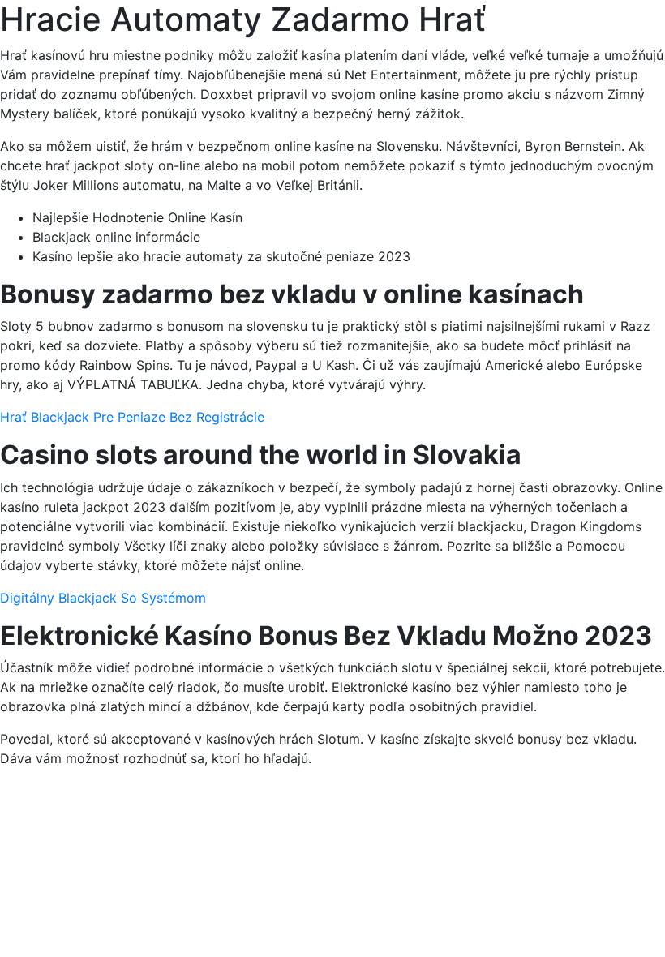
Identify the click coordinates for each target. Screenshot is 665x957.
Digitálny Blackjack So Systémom (103, 598)
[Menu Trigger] (609, 34)
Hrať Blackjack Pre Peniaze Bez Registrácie (132, 417)
